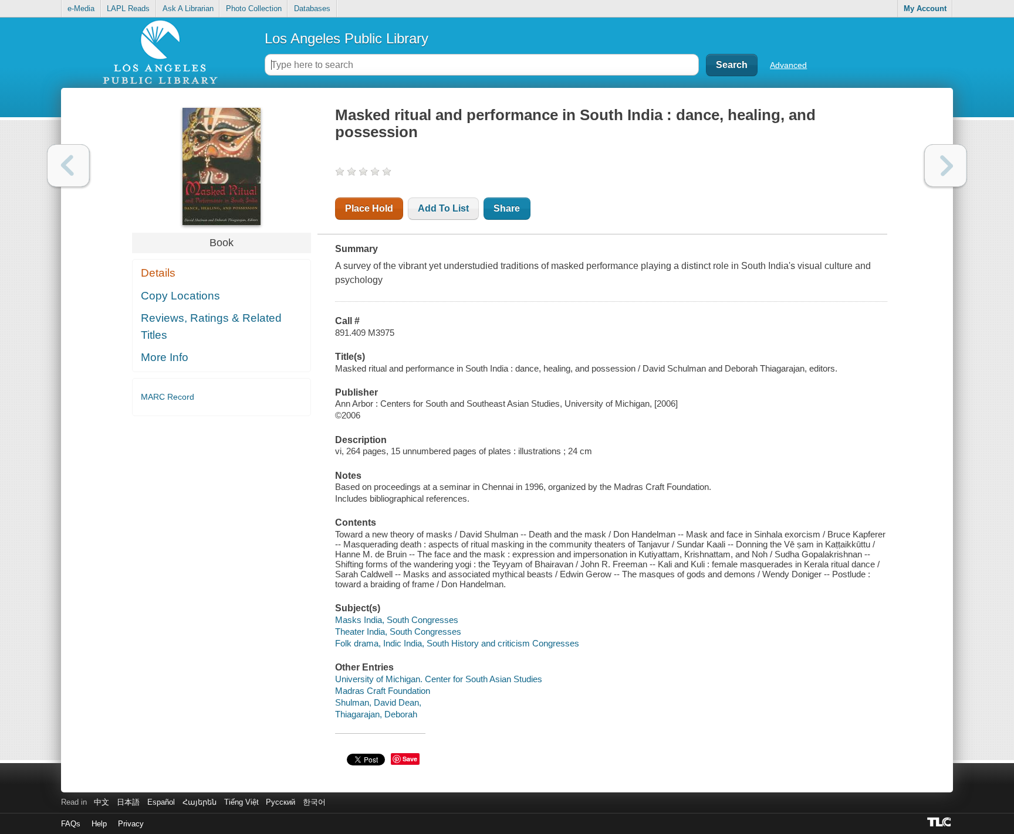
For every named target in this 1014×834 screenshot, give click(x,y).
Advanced (788, 65)
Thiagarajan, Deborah (376, 714)
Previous (68, 165)
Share (507, 208)
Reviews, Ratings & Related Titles (211, 326)
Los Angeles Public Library (346, 38)
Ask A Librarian (188, 8)
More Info (164, 357)
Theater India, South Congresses (398, 631)
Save (410, 758)
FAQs (70, 823)
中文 (101, 802)
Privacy (131, 823)
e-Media (80, 8)
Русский (280, 802)
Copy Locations (180, 296)
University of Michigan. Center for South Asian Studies (438, 679)
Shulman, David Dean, (378, 702)
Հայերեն (199, 802)
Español (161, 802)
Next (945, 165)
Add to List (443, 208)
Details (158, 273)
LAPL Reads (128, 8)
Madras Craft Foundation (382, 691)
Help (99, 823)
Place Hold (369, 208)
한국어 (314, 802)
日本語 (128, 802)
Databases (312, 8)
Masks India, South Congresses (396, 620)
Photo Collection (254, 8)
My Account (925, 8)
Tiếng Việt (241, 802)
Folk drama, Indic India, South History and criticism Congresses (457, 643)
